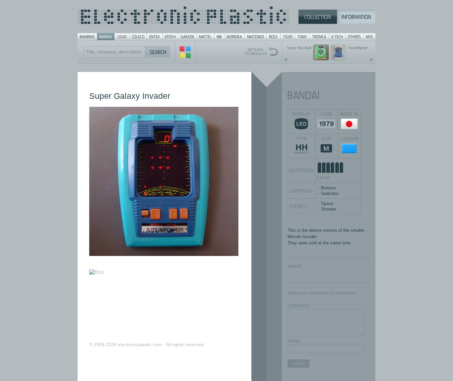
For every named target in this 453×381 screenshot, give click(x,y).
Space (327, 203)
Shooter (328, 209)
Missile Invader (302, 236)
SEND (298, 363)
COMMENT (299, 305)
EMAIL (294, 341)
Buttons (328, 187)
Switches (330, 193)
